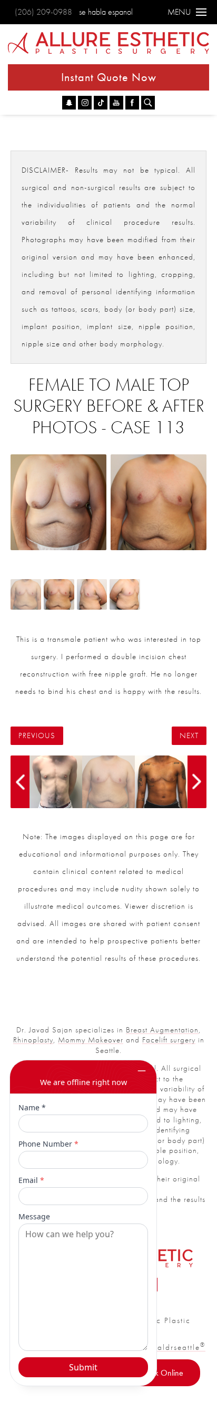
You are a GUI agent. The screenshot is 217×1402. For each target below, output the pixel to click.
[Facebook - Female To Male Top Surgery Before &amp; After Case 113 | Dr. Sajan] (132, 103)
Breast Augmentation (162, 1030)
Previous (36, 736)
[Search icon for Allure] (148, 103)
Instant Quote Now (108, 77)
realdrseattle (177, 1347)
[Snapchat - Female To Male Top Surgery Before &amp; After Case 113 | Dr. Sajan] (69, 103)
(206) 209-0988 (43, 11)
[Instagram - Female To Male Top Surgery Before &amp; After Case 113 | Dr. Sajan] (85, 103)
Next (189, 736)
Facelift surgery (168, 1040)
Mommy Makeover (90, 1040)
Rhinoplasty (33, 1040)
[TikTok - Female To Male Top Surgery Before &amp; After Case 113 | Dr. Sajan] (100, 103)
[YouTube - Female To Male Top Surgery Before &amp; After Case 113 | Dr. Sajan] (116, 103)
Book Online (162, 1372)
